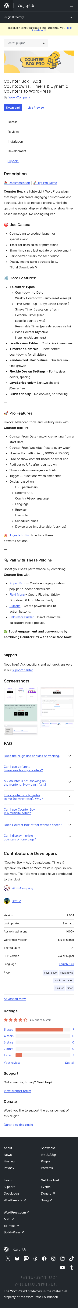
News (8, 1155)
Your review (12, 1063)
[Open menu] (72, 5)
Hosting (9, 1161)
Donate (48, 1193)
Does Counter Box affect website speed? (33, 825)
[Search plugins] (44, 43)
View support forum (17, 1091)
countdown (66, 972)
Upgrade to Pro (19, 535)
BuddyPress (14, 1232)
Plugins (46, 1161)
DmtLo (16, 901)
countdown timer (63, 980)
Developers (12, 1193)
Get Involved (50, 1180)
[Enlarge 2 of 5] (32, 709)
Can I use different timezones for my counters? (23, 768)
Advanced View (15, 999)
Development (17, 151)
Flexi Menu (17, 594)
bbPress (11, 1226)
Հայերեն (19, 1249)
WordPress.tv (15, 1200)
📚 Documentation (17, 183)
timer (70, 988)
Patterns (47, 1168)
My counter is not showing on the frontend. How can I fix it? (25, 782)
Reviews (14, 132)
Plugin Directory (14, 17)
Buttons (14, 606)
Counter (59, 988)
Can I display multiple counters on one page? (20, 837)
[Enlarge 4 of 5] (69, 692)
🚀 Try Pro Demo (45, 183)
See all (69, 1063)
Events (46, 1187)
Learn (8, 1180)
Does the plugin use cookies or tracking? (32, 756)
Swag (46, 1200)
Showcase (48, 1148)
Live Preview (36, 107)
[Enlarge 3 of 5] (32, 729)
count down (50, 972)
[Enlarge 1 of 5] (32, 692)
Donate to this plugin (18, 1125)
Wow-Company (19, 97)
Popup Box (17, 583)
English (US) (66, 964)
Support (13, 161)
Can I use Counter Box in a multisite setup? (19, 811)
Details (12, 122)
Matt (9, 1219)
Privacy (9, 1168)
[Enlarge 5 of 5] (69, 724)
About (8, 1148)
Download (13, 107)
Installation (15, 141)
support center (22, 670)
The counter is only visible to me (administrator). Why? (23, 797)
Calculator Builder (21, 617)
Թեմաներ (48, 1155)
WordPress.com (17, 1212)
